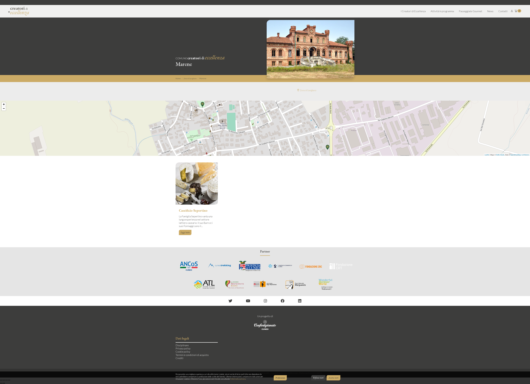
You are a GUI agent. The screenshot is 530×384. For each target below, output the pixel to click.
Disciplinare (182, 345)
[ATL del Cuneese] (204, 284)
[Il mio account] (512, 11)
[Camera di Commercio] (280, 265)
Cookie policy (183, 351)
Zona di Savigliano (190, 78)
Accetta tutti (333, 377)
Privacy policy (183, 348)
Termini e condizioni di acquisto (192, 354)
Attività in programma (442, 11)
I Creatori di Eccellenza (413, 11)
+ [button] (4, 104)
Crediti (179, 358)
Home (178, 78)
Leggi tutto (185, 232)
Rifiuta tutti (318, 377)
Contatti (503, 11)
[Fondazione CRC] (310, 265)
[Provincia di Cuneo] (250, 265)
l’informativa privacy (238, 379)
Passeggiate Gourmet (470, 11)
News (490, 11)
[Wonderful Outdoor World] (326, 284)
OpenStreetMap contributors (519, 155)
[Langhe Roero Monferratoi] (235, 284)
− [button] (4, 108)
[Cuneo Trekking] (219, 265)
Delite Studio (500, 155)
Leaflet (487, 155)
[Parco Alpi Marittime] (265, 284)
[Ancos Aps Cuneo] (189, 265)
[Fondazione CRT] (341, 265)
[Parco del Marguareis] (295, 284)
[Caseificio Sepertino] (197, 184)
